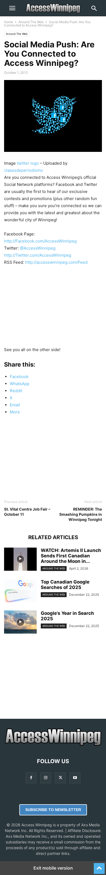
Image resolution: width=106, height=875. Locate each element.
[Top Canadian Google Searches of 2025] (20, 591)
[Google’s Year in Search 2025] (20, 622)
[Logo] (53, 744)
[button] (12, 8)
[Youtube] (75, 777)
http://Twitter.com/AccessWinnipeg (37, 255)
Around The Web (30, 22)
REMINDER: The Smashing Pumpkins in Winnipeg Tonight (80, 514)
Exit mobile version (53, 868)
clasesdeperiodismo (23, 170)
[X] (60, 777)
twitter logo (28, 163)
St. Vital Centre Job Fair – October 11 (27, 512)
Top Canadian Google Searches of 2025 (65, 584)
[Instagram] (45, 777)
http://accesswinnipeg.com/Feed (56, 262)
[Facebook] (31, 777)
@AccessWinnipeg (37, 248)
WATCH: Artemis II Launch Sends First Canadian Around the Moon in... (71, 556)
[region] (53, 308)
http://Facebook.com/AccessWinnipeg (40, 241)
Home (8, 22)
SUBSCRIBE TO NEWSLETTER (53, 810)
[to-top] (99, 866)
